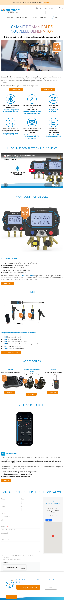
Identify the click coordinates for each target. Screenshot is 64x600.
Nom (22, 499)
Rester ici (51, 587)
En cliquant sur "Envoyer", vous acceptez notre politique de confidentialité (17, 556)
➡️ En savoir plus (46, 2)
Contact (34, 17)
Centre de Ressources (22, 17)
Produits (9, 17)
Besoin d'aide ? (11, 597)
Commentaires (5, 539)
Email (22, 506)
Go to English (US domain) (28, 587)
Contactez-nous (16, 90)
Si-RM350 (22, 276)
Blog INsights (43, 8)
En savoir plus (10, 392)
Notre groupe (52, 8)
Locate (49, 520)
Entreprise (4, 506)
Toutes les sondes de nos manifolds (11, 352)
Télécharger (6, 480)
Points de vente (44, 17)
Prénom (3, 499)
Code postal (4, 533)
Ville (2, 520)
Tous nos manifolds (8, 283)
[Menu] (52, 17)
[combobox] (3, 529)
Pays (2, 513)
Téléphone (4, 526)
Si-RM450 (31, 276)
